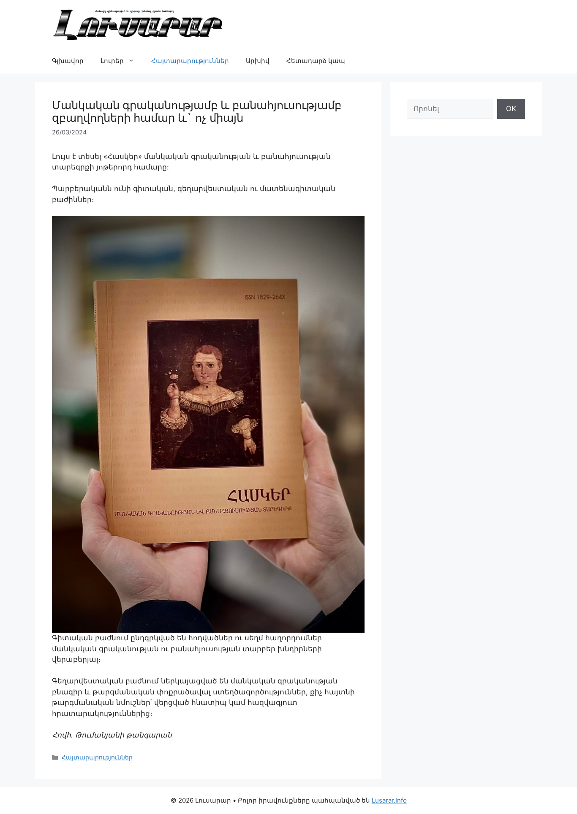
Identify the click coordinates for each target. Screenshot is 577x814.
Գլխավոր (68, 61)
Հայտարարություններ (190, 61)
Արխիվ (257, 61)
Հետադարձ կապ (315, 61)
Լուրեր (112, 61)
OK (511, 108)
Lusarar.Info (389, 800)
